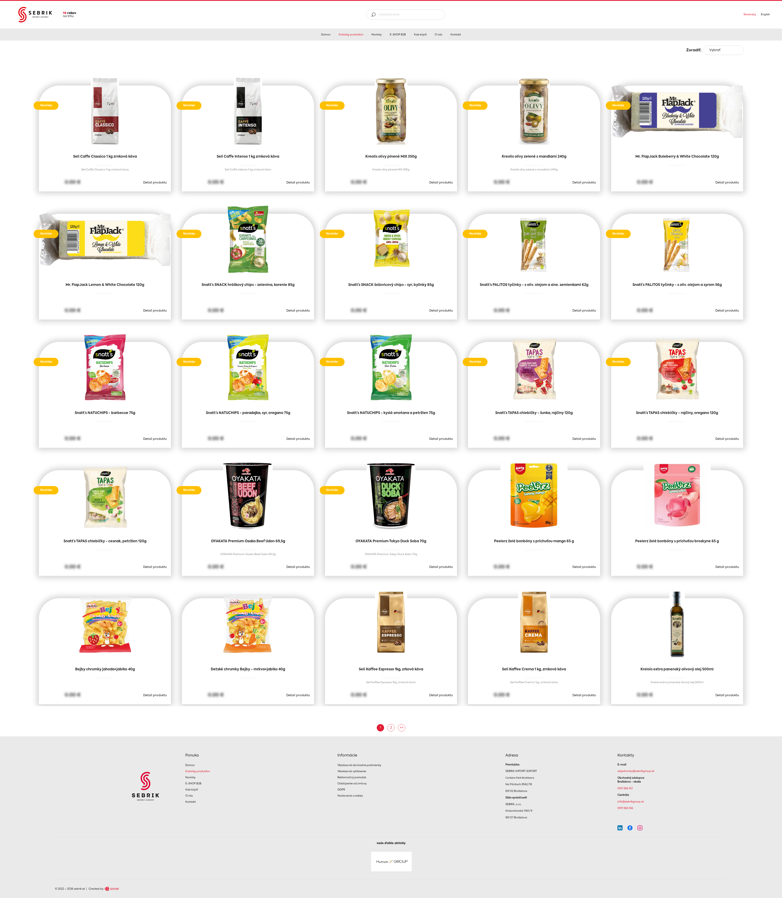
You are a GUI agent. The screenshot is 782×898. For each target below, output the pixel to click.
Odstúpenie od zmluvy (352, 783)
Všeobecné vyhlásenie (351, 771)
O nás (438, 34)
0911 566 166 (625, 808)
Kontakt (455, 34)
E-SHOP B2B (398, 34)
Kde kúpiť (420, 34)
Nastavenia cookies (350, 796)
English (765, 14)
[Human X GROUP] (391, 861)
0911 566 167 (625, 788)
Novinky (376, 34)
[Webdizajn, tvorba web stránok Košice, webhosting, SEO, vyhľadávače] (111, 888)
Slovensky (750, 14)
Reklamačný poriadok (351, 777)
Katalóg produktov (351, 34)
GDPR (341, 789)
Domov (326, 34)
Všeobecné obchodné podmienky (359, 765)
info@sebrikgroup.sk (630, 801)
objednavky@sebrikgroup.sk (635, 771)
